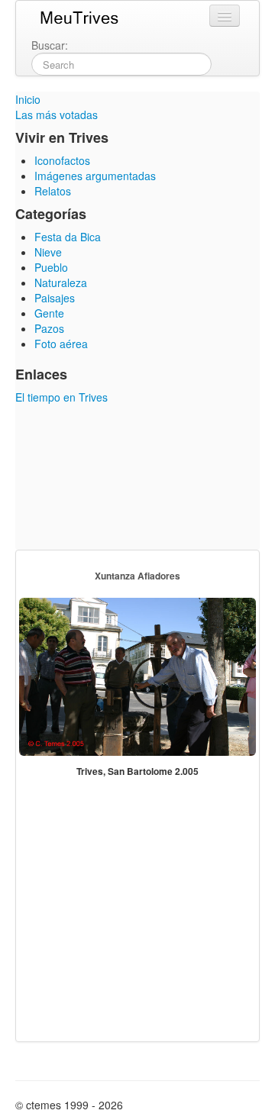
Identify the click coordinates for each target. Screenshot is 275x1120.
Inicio (27, 99)
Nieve (48, 252)
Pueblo (51, 267)
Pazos (49, 328)
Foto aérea (61, 343)
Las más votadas (56, 114)
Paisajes (54, 297)
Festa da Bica (67, 236)
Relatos (52, 191)
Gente (49, 313)
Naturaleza (60, 282)
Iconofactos (62, 160)
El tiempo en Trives (61, 397)
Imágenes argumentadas (95, 175)
